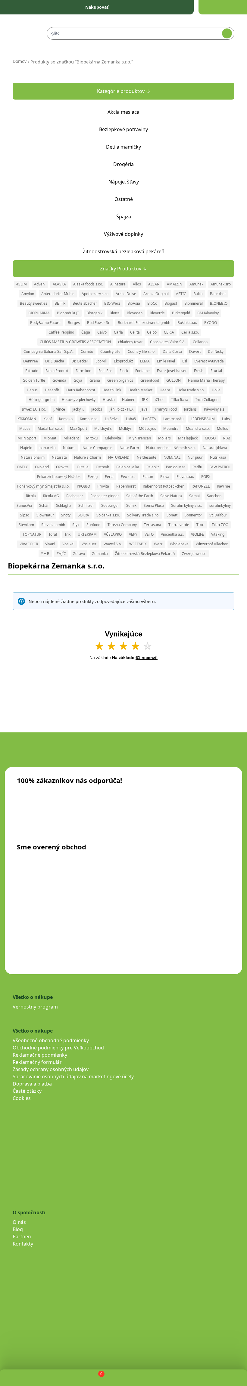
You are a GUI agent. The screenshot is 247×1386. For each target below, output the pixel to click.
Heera (165, 390)
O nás (19, 1222)
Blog (18, 1229)
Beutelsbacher (85, 303)
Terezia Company (122, 524)
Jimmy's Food (166, 409)
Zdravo (79, 553)
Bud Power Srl (99, 322)
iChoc (159, 399)
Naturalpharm (33, 457)
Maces (24, 428)
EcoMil (101, 361)
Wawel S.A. (113, 544)
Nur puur (195, 457)
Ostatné (123, 199)
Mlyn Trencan (139, 438)
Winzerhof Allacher (212, 544)
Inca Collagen (206, 399)
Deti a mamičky (123, 146)
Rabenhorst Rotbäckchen (163, 486)
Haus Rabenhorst (80, 390)
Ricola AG (51, 495)
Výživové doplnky (123, 234)
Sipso (24, 515)
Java (144, 409)
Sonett (172, 515)
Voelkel (68, 544)
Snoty (65, 515)
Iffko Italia (179, 399)
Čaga (85, 332)
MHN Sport (26, 438)
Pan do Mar (175, 467)
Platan (147, 476)
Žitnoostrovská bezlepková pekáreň (123, 251)
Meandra (171, 428)
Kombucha (89, 418)
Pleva (164, 476)
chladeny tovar (130, 341)
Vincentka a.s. (172, 534)
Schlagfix (63, 505)
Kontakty (23, 1243)
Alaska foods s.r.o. (88, 284)
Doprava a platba (32, 1083)
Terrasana (152, 524)
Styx (75, 524)
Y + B (45, 553)
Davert (195, 351)
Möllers (164, 438)
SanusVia (24, 505)
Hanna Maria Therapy (206, 380)
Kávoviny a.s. (214, 409)
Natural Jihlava (215, 447)
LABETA (149, 418)
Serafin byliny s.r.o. (186, 505)
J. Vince (59, 409)
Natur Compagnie (97, 447)
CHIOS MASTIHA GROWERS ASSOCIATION (75, 341)
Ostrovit (102, 467)
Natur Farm (129, 447)
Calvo (102, 332)
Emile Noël (166, 361)
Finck (124, 370)
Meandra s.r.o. (198, 428)
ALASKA (59, 284)
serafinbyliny (220, 505)
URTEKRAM (87, 534)
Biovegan (134, 313)
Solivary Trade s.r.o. (143, 515)
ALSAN (154, 284)
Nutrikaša (218, 457)
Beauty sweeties (33, 303)
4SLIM (21, 284)
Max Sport (78, 428)
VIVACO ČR (29, 544)
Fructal (216, 370)
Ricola (31, 495)
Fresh (198, 370)
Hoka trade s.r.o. (191, 390)
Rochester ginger (104, 495)
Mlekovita (113, 438)
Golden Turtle (34, 380)
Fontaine (142, 370)
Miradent (71, 438)
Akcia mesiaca (123, 112)
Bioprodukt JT (68, 313)
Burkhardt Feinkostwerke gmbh (144, 322)
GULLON (173, 380)
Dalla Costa (172, 351)
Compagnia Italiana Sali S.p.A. (48, 351)
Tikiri (200, 524)
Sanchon (214, 495)
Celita (135, 332)
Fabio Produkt (56, 370)
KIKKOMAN (26, 418)
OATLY (22, 467)
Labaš (131, 418)
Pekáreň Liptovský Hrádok (58, 476)
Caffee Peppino (61, 332)
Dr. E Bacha (54, 361)
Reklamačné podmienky (40, 1055)
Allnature (118, 284)
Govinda (59, 380)
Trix (67, 534)
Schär (44, 505)
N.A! (226, 438)
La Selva (112, 418)
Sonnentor (193, 515)
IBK (145, 399)
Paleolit (152, 467)
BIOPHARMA (39, 313)
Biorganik (94, 313)
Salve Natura (171, 495)
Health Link (111, 390)
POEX (205, 476)
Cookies (22, 1098)
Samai (194, 495)
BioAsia (133, 303)
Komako (66, 418)
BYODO (210, 322)
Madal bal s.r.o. (50, 428)
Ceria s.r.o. (190, 332)
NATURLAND (119, 457)
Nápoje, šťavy (123, 181)
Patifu (197, 467)
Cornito (87, 351)
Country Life (110, 351)
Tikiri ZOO (220, 524)
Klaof (47, 418)
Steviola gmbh (53, 524)
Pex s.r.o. (128, 476)
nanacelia (47, 447)
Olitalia (83, 467)
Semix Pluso (154, 505)
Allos (137, 284)
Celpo (152, 332)
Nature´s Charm (87, 457)
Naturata (59, 457)
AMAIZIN (174, 284)
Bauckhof (218, 293)
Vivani (50, 544)
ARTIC (181, 293)
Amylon (27, 293)
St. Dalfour (218, 515)
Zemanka (100, 553)
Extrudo (31, 370)
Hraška (109, 399)
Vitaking (217, 534)
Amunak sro (221, 284)
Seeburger (110, 505)
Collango (200, 341)
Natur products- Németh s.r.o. (170, 447)
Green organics (120, 380)
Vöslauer (89, 544)
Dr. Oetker (79, 361)
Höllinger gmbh (42, 399)
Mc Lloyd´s (103, 428)
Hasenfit (52, 390)
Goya (77, 380)
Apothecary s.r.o (95, 293)
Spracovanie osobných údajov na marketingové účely (73, 1076)
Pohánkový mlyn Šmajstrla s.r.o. (43, 486)
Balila (198, 293)
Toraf (52, 534)
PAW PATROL (219, 467)
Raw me (223, 486)
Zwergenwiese (194, 553)
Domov (20, 61)
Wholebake (179, 544)
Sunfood (93, 524)
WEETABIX (138, 544)
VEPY (133, 534)
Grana (94, 380)
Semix (131, 505)
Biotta (115, 313)
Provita (103, 486)
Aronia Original (156, 293)
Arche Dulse (126, 293)
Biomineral (193, 303)
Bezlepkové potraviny (123, 129)
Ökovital (63, 467)
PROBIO (83, 486)
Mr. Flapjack (188, 438)
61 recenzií (147, 657)
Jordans (190, 409)
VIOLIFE (197, 534)
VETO (149, 534)
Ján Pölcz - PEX (121, 409)
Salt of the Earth (139, 495)
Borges (74, 322)
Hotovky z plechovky (78, 399)
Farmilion (83, 370)
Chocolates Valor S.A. (168, 341)
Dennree (30, 361)
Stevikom (26, 524)
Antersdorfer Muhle (57, 293)
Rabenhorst (126, 486)
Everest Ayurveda (209, 361)
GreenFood (149, 380)
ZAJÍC (61, 553)
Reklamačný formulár (37, 1062)
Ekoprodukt (123, 361)
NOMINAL (172, 457)
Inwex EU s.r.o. (34, 409)
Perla (109, 476)
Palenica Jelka (127, 467)
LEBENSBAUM (203, 418)
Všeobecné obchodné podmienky (51, 1040)
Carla (118, 332)
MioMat (49, 438)
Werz (158, 544)
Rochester (74, 495)
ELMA (145, 361)
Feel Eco (105, 370)
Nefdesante (146, 457)
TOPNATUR (32, 534)
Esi (184, 361)
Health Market (140, 390)
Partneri (22, 1236)
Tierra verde (178, 524)
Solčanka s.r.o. (108, 515)
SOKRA (83, 515)
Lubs (226, 418)
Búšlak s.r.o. (187, 322)
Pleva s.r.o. (185, 476)
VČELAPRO (113, 534)
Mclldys (125, 428)
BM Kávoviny (208, 313)
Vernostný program (35, 1006)
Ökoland (42, 467)
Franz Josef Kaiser (172, 370)
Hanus (32, 390)
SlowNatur (45, 515)
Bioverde (157, 313)
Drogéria (123, 164)
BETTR (60, 303)
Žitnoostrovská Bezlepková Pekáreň (145, 553)
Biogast (170, 303)
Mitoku (92, 438)
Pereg (93, 476)
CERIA (169, 332)
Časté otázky (27, 1091)
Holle (216, 390)
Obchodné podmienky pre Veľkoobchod (58, 1047)
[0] (96, 1378)
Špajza (123, 216)
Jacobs (96, 409)
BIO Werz (112, 303)
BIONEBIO (218, 303)
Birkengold (181, 313)
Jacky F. (78, 409)
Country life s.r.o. (141, 351)
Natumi (69, 447)
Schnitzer (86, 505)
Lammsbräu (173, 418)
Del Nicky (216, 351)
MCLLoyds (147, 428)
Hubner (128, 399)
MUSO (210, 438)
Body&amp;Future (45, 322)
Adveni (39, 284)
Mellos (222, 428)
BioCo (152, 303)
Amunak (196, 284)
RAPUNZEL (201, 486)
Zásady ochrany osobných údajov (51, 1069)
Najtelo (26, 447)
